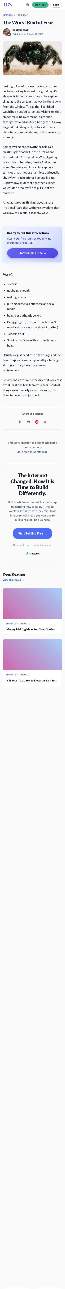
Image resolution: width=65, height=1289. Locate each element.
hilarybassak (20, 30)
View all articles (14, 580)
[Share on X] (20, 421)
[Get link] (45, 421)
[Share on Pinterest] (36, 421)
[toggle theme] (27, 5)
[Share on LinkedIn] (28, 421)
